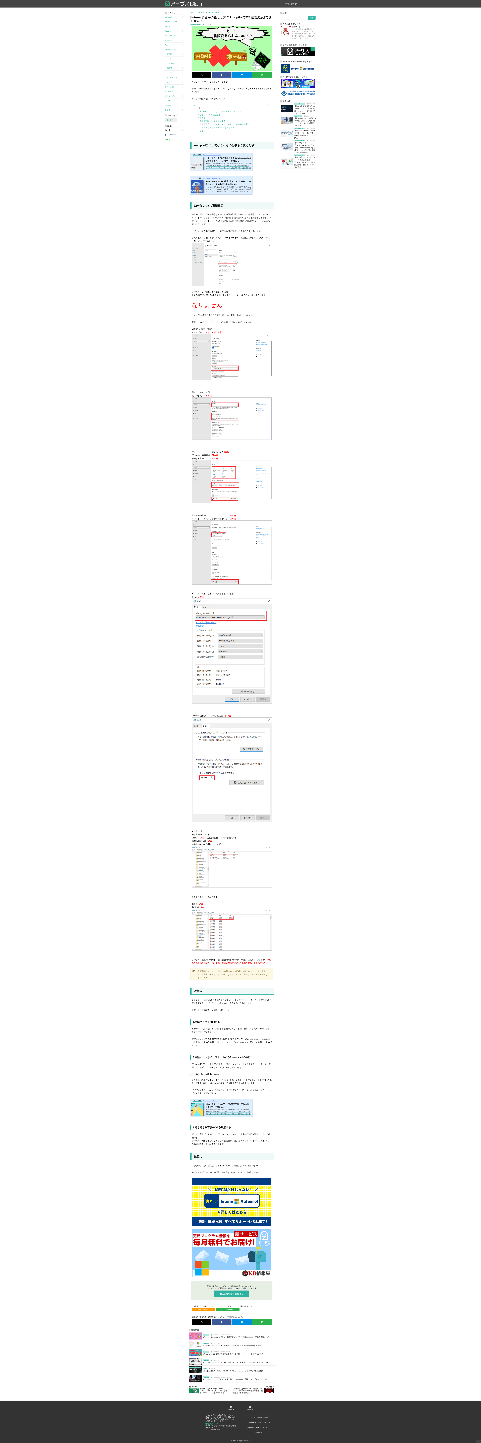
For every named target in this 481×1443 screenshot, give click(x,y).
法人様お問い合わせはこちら (231, 1294)
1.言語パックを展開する (214, 121)
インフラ (168, 82)
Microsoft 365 (170, 49)
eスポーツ (169, 91)
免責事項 (258, 1432)
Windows (168, 40)
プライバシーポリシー (259, 1417)
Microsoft (168, 17)
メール (168, 59)
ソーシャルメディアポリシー (259, 1422)
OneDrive (169, 63)
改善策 (203, 118)
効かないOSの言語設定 (210, 115)
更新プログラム (171, 36)
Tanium (168, 31)
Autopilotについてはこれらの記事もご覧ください (222, 111)
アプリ (167, 110)
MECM (167, 26)
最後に (203, 131)
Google (168, 105)
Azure (167, 45)
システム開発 (170, 87)
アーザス (168, 101)
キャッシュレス (171, 78)
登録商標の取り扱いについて (259, 1427)
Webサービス (170, 96)
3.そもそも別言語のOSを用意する (219, 127)
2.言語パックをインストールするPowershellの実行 (227, 124)
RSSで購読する (204, 1309)
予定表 (168, 54)
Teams (168, 73)
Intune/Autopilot (171, 22)
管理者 (168, 68)
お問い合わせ (291, 4)
